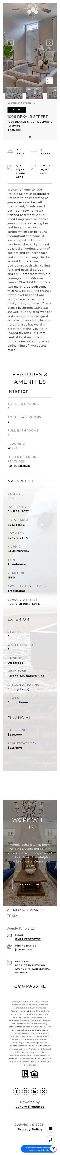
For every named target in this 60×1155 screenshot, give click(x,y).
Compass (41, 1008)
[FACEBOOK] (16, 1091)
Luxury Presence (30, 1107)
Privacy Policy (30, 1129)
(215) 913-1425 (23, 949)
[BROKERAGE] (43, 1091)
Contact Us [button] (30, 884)
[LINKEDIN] (34, 1091)
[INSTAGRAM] (25, 1091)
